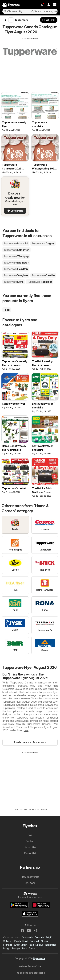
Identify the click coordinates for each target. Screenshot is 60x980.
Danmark (34, 941)
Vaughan (16, 275)
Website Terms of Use (30, 966)
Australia (39, 937)
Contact (30, 841)
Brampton (16, 262)
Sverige (16, 948)
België (48, 937)
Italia (31, 944)
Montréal (16, 243)
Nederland (50, 944)
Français (7, 944)
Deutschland (21, 941)
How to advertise (30, 876)
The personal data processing (30, 972)
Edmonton (16, 249)
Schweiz (8, 941)
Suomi (44, 941)
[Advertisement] (30, 62)
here (26, 730)
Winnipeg (16, 256)
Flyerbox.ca (39, 958)
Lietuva (39, 944)
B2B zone (30, 883)
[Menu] (55, 4)
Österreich (27, 937)
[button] (48, 4)
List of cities (30, 847)
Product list (30, 853)
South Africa (28, 948)
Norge (6, 948)
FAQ (30, 835)
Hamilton (16, 269)
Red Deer (39, 281)
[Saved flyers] (42, 4)
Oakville (43, 275)
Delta (14, 281)
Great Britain (20, 944)
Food (7, 309)
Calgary (43, 243)
